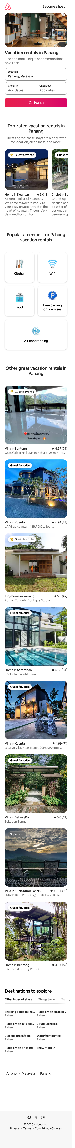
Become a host (54, 6)
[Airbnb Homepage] (8, 6)
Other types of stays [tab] (18, 999)
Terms (27, 1128)
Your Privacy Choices (48, 1128)
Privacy (14, 1128)
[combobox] (36, 76)
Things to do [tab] (46, 999)
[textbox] (20, 90)
